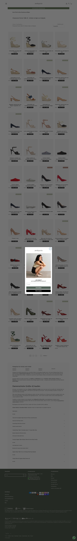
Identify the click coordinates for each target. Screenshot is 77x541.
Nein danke (38, 291)
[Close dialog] (50, 249)
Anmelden (38, 288)
